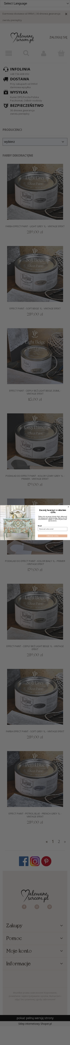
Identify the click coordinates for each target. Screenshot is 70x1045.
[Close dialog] (68, 507)
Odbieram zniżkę (52, 536)
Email (40, 526)
